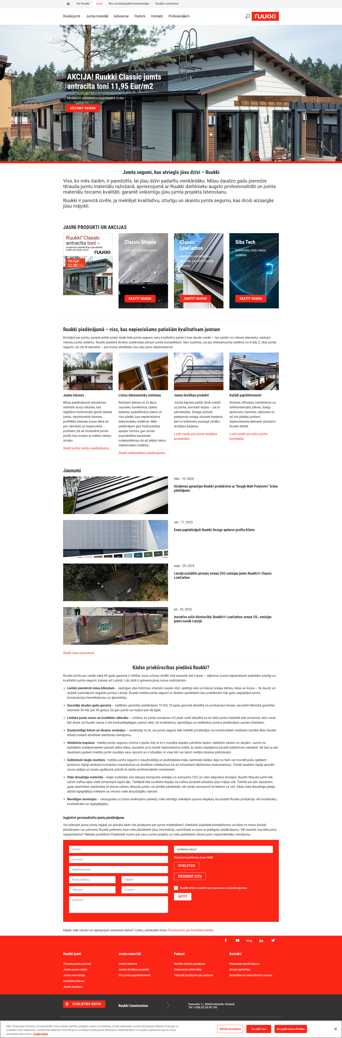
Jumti (99, 3)
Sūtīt (182, 896)
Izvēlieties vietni (86, 1004)
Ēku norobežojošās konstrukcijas (129, 3)
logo (265, 16)
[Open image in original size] (88, 265)
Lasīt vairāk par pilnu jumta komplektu (248, 436)
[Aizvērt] (335, 1029)
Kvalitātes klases (74, 981)
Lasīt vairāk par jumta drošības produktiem (195, 436)
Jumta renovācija (74, 975)
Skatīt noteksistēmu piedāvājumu (142, 453)
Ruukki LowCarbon (167, 3)
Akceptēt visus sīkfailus (291, 1028)
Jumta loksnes (128, 963)
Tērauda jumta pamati (77, 963)
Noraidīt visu (258, 1028)
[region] (171, 1029)
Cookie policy (40, 1033)
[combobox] (223, 849)
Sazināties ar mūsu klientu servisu (250, 975)
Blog (249, 940)
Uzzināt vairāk (83, 108)
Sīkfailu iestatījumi (230, 1028)
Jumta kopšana (73, 986)
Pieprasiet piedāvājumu (244, 963)
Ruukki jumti (71, 16)
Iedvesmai (121, 16)
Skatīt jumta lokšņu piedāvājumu (86, 448)
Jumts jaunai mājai (75, 969)
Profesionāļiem (179, 16)
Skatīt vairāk (140, 298)
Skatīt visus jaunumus (78, 653)
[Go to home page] (68, 4)
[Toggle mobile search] (247, 16)
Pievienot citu (190, 876)
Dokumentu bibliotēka (188, 969)
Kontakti (157, 16)
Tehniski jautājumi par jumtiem (193, 975)
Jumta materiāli (97, 16)
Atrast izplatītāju (240, 969)
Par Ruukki (82, 3)
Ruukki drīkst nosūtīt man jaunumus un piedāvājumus (213, 888)
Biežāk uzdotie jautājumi (189, 963)
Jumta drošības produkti (134, 969)
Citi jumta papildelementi (135, 975)
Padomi (139, 16)
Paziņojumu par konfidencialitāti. (191, 930)
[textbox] (223, 849)
